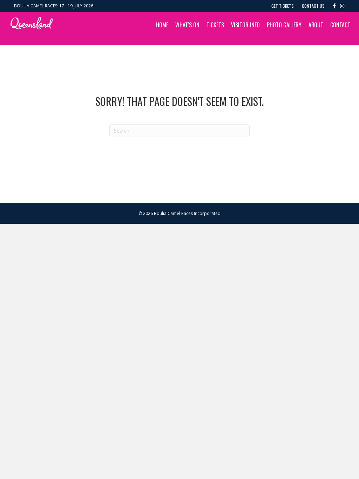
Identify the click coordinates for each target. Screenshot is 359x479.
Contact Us (313, 6)
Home (162, 25)
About (316, 25)
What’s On (187, 25)
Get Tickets (282, 6)
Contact (340, 25)
